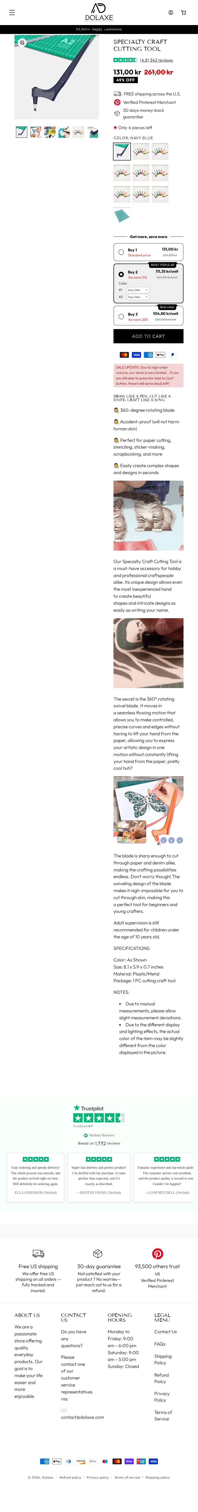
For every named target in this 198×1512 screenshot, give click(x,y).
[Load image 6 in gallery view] (92, 132)
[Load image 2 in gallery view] (36, 132)
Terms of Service (163, 1415)
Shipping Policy (163, 1359)
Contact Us (165, 1331)
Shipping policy (158, 1477)
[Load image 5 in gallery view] (78, 132)
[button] (12, 12)
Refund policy (70, 1477)
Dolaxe (47, 1477)
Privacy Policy (162, 1397)
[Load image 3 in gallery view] (50, 132)
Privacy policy (98, 1477)
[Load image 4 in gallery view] (64, 132)
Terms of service (127, 1477)
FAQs (159, 1344)
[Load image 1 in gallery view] (21, 132)
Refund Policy (161, 1378)
